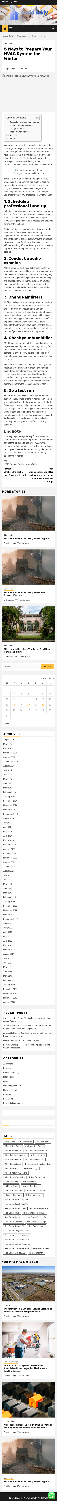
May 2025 (7, 779)
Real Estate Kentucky (13, 1217)
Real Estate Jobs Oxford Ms (16, 1204)
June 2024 (7, 827)
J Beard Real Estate (13, 1146)
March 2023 (8, 893)
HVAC (6, 464)
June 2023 (7, 879)
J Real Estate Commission (36, 1151)
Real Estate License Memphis (17, 1239)
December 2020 (10, 989)
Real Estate (8, 1099)
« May (6, 723)
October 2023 (9, 862)
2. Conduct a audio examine (19, 125)
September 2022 (10, 919)
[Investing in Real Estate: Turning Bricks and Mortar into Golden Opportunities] (28, 1283)
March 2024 (8, 840)
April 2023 (7, 888)
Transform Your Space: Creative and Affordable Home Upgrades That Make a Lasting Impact (25, 1368)
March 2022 (8, 945)
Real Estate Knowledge (36, 1222)
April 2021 (7, 971)
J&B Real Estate (43, 1142)
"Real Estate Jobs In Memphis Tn (18, 1142)
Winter (34, 464)
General (6, 1081)
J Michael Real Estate (34, 1146)
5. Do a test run (14, 135)
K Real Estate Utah (37, 1177)
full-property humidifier (38, 343)
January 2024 (9, 849)
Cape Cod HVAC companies (17, 248)
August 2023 (8, 871)
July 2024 (7, 823)
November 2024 (10, 805)
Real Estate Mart (36, 1253)
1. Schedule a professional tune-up (23, 122)
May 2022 (7, 936)
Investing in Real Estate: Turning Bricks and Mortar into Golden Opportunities (28, 1310)
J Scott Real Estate (13, 1159)
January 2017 (9, 1002)
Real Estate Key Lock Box (37, 1217)
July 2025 (7, 770)
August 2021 (8, 954)
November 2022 (10, 910)
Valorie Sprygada (24, 69)
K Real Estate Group (13, 1164)
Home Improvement (12, 1085)
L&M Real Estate (29, 1182)
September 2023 (10, 866)
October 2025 (9, 757)
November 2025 (10, 753)
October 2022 (9, 914)
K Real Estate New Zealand (16, 1173)
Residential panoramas (13, 1103)
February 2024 (9, 844)
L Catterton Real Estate (35, 1191)
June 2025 (7, 774)
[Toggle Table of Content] (36, 118)
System (21, 464)
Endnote (11, 138)
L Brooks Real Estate (13, 1191)
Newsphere (29, 1498)
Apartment (8, 1064)
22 (43, 705)
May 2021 (7, 967)
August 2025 (8, 766)
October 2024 (9, 809)
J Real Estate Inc (38, 1155)
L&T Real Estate (11, 1186)
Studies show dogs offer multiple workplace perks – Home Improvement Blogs (41, 475)
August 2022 (8, 923)
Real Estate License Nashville (17, 1248)
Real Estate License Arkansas (17, 1235)
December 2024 (10, 801)
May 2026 (7, 744)
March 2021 (8, 976)
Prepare (13, 464)
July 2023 (7, 875)
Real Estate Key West (13, 1222)
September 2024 (10, 814)
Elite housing (9, 44)
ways (27, 464)
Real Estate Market (41, 1248)
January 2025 (9, 796)
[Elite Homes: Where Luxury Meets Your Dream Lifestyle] (28, 567)
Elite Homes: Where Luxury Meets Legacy (26, 538)
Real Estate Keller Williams (34, 1213)
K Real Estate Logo (30, 1168)
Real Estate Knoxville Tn (15, 1226)
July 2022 (7, 928)
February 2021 (9, 980)
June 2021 (7, 963)
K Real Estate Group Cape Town (38, 1164)
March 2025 (8, 788)
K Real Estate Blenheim (34, 1159)
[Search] (53, 28)
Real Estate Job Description (16, 1199)
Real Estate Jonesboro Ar (15, 1208)
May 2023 (7, 884)
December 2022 (10, 906)
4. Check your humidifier (18, 132)
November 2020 (10, 993)
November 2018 (10, 998)
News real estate (10, 1090)
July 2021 (7, 958)
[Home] (5, 29)
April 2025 (7, 783)
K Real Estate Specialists (15, 1177)
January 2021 (9, 984)
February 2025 (9, 792)
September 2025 (10, 761)
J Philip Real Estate (13, 1151)
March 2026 (8, 748)
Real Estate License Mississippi (17, 1244)
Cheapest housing (11, 1072)
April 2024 (7, 836)
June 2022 (7, 932)
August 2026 (8, 739)
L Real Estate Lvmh (34, 1195)
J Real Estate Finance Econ (16, 1155)
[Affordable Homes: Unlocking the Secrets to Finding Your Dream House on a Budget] (28, 1400)
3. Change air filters (16, 129)
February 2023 (9, 897)
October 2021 (9, 949)
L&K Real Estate (11, 1182)
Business (7, 1068)
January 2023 (9, 901)
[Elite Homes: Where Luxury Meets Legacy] (28, 513)
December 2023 (10, 853)
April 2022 (7, 941)
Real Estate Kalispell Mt (40, 1208)
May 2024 (7, 831)
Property (7, 1094)
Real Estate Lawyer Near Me (16, 1231)
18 (14, 705)
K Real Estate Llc (11, 1168)
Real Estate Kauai (12, 1213)
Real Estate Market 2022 (15, 1253)
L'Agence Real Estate (31, 1186)
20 (28, 705)
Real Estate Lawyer (37, 1226)
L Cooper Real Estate (13, 1195)
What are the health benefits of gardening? (15, 472)
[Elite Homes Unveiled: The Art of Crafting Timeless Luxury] (28, 624)
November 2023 (10, 858)
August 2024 (8, 818)
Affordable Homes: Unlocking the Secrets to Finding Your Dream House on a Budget (28, 1426)
